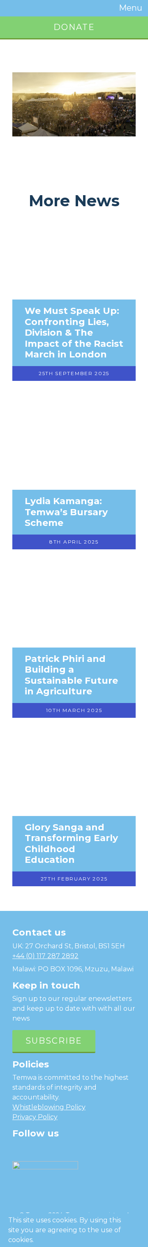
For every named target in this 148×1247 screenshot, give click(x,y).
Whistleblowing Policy (49, 1107)
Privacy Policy (35, 1117)
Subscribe (53, 1041)
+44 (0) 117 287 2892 (45, 956)
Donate (74, 27)
